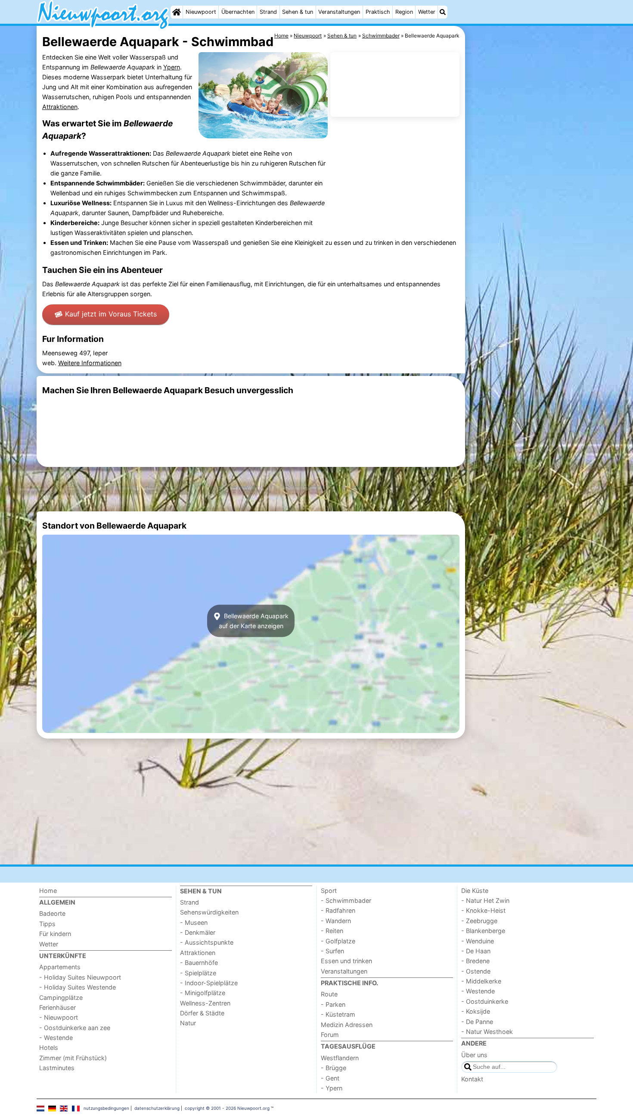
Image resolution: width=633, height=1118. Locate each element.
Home (48, 890)
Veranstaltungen (339, 12)
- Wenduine (477, 941)
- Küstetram (338, 1014)
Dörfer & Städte (202, 1013)
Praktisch (378, 12)
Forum (330, 1034)
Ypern (171, 67)
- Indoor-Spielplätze (209, 982)
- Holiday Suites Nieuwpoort (80, 977)
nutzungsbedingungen (106, 1108)
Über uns (474, 1054)
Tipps (47, 923)
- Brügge (333, 1067)
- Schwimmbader (346, 900)
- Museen (194, 922)
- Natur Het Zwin (485, 900)
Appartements (60, 967)
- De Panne (477, 1021)
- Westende (56, 1037)
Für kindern (55, 933)
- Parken (333, 1004)
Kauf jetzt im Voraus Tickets (111, 314)
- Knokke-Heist (483, 910)
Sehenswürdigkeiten (209, 912)
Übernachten (237, 12)
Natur (188, 1023)
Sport (329, 890)
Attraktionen (60, 106)
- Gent (330, 1078)
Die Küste (474, 890)
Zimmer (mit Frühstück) (73, 1058)
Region (404, 12)
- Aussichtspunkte (206, 942)
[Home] (177, 12)
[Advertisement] (531, 224)
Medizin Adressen (346, 1024)
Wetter (426, 12)
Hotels (48, 1047)
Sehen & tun (297, 12)
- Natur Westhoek (487, 1031)
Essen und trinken (346, 961)
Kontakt (472, 1079)
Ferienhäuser (57, 1007)
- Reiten (332, 930)
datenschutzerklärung (157, 1108)
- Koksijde (475, 1011)
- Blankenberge (483, 930)
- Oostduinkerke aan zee (74, 1027)
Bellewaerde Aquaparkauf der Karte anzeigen (254, 620)
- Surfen (332, 951)
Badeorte (52, 913)
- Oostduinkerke (484, 1001)
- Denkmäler (197, 932)
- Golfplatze (338, 941)
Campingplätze (61, 997)
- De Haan (475, 951)
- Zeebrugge (479, 920)
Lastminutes (56, 1067)
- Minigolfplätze (202, 992)
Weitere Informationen (89, 362)
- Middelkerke (481, 981)
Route (329, 994)
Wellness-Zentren (205, 1003)
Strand (268, 12)
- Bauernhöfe (199, 962)
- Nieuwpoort (58, 1017)
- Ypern (331, 1088)
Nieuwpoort (201, 12)
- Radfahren (338, 910)
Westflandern (340, 1058)
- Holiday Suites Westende (77, 987)
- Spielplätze (198, 973)
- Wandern (336, 920)
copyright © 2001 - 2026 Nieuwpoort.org (227, 1108)
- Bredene (475, 961)
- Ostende (475, 971)
